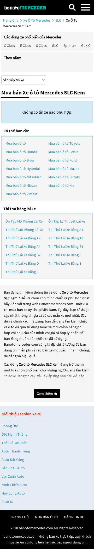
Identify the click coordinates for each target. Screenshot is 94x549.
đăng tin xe (74, 517)
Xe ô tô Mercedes (37, 20)
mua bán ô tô (46, 517)
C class (9, 45)
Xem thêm (45, 393)
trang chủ (19, 517)
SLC (58, 20)
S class (41, 45)
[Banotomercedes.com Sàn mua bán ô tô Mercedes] (27, 7)
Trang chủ (11, 20)
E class (25, 45)
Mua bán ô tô (15, 143)
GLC (55, 45)
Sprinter (69, 45)
